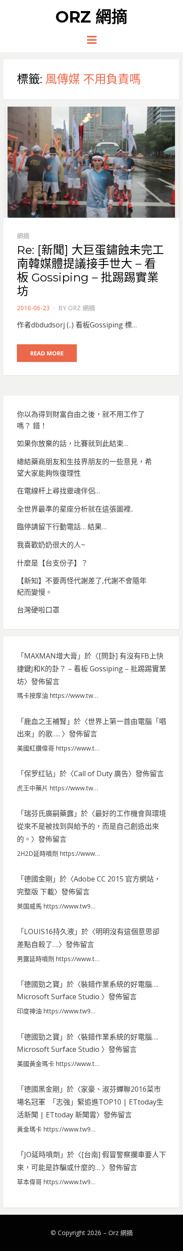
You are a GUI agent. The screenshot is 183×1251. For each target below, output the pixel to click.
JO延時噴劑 (42, 1154)
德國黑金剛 (42, 1089)
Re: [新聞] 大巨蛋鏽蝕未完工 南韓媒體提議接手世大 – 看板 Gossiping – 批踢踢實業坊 (90, 271)
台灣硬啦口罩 (38, 610)
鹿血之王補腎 (45, 721)
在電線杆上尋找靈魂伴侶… (58, 491)
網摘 (23, 235)
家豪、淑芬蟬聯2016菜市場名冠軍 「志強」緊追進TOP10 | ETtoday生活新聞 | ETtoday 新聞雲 (90, 1102)
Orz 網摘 (91, 17)
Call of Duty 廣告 (101, 773)
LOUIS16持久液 (49, 931)
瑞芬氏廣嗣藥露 (49, 813)
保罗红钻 (38, 773)
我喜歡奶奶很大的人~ (51, 545)
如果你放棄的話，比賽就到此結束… (72, 443)
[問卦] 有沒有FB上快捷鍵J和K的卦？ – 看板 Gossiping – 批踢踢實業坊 (91, 668)
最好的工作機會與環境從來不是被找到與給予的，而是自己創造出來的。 (91, 826)
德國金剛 (38, 879)
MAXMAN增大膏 (50, 656)
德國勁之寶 (42, 984)
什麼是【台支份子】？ (52, 563)
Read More (47, 353)
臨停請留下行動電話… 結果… (62, 526)
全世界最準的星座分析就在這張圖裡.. (75, 509)
